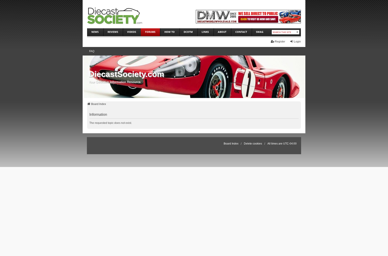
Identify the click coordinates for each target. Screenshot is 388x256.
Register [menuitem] (280, 41)
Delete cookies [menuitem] (253, 143)
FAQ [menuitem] (91, 51)
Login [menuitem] (297, 41)
